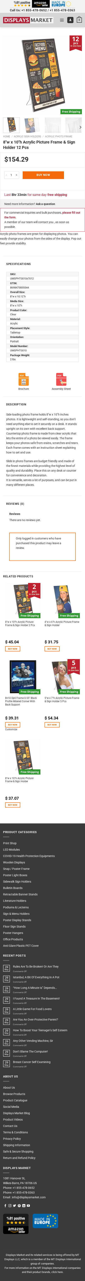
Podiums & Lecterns (16, 907)
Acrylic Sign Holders (27, 136)
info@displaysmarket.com (28, 1197)
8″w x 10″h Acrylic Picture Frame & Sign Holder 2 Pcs (20, 623)
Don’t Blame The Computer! (30, 1051)
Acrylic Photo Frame (58, 136)
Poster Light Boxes (15, 875)
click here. (57, 1272)
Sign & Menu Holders (16, 914)
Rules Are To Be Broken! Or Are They (36, 966)
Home (6, 136)
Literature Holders (14, 901)
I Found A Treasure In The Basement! (36, 998)
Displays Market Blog (16, 1113)
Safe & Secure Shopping (18, 1151)
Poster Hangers (13, 933)
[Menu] (62, 20)
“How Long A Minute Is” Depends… (35, 988)
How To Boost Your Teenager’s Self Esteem (40, 1030)
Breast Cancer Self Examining (32, 1062)
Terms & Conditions (15, 1132)
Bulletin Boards (12, 888)
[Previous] (10, 75)
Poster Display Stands (17, 920)
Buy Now (43, 175)
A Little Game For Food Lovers (32, 1009)
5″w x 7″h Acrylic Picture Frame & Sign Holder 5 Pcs (62, 700)
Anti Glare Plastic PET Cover (21, 946)
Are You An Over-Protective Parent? (35, 1019)
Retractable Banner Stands (20, 894)
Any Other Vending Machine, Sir (33, 1041)
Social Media (11, 1107)
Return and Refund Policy (19, 1158)
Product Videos (13, 1119)
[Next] (75, 75)
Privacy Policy (12, 1139)
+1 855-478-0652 (34, 10)
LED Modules (11, 849)
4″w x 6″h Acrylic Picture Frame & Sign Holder (62, 623)
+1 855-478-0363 (62, 10)
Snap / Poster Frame (16, 869)
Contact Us (10, 1126)
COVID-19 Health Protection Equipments (29, 856)
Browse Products (14, 1094)
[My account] (70, 20)
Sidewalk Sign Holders (17, 881)
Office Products (13, 939)
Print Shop (10, 843)
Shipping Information (16, 1145)
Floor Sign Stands (14, 926)
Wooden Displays (14, 862)
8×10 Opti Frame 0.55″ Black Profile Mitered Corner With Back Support (21, 701)
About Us (9, 1087)
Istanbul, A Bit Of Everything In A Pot (36, 977)
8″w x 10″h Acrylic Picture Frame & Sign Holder (19, 780)
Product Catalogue (15, 1100)
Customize (11, 729)
